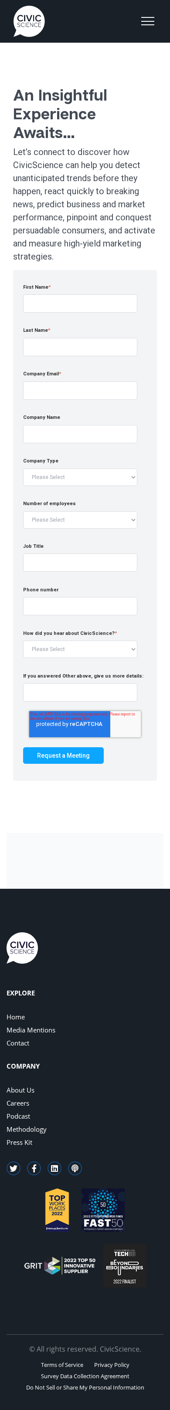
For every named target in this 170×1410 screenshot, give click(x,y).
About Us (20, 1090)
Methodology (27, 1129)
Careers (18, 1103)
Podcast (18, 1116)
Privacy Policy (111, 1365)
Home (16, 1016)
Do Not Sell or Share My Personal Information (85, 1387)
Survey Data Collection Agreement (85, 1376)
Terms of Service (62, 1365)
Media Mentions (31, 1029)
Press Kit (19, 1142)
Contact (18, 1043)
